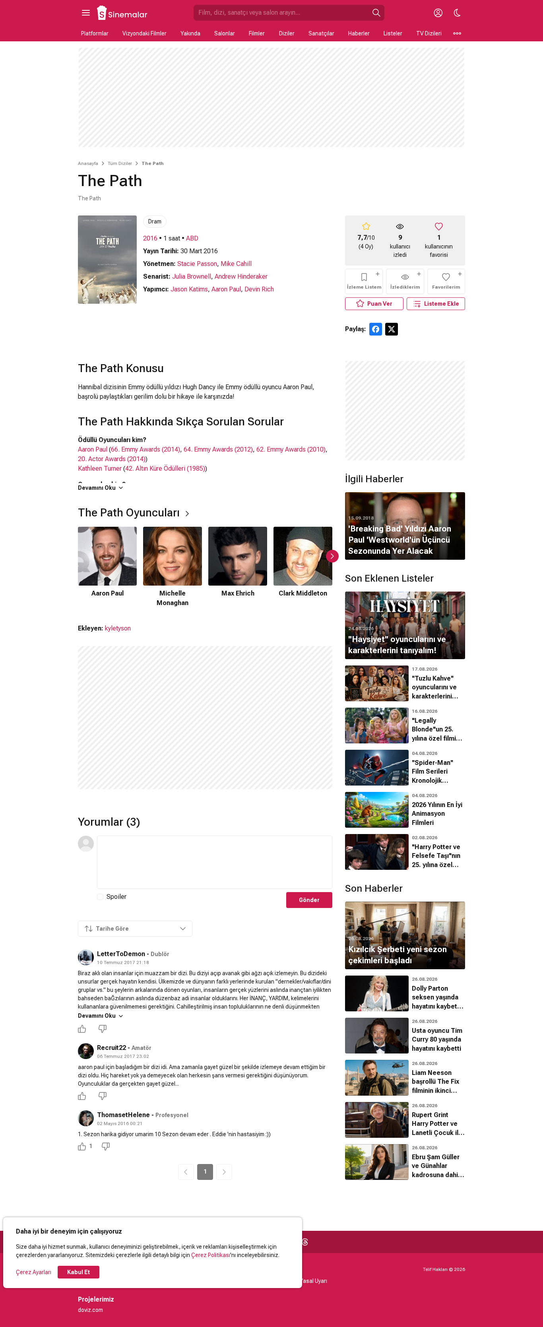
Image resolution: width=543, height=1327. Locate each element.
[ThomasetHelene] (86, 1118)
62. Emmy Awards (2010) (291, 449)
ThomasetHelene (123, 1115)
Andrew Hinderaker (241, 276)
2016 (150, 238)
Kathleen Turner (100, 468)
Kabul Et (78, 1272)
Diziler (287, 33)
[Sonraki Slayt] (332, 556)
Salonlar (224, 33)
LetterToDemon (121, 954)
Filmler (257, 33)
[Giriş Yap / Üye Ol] (438, 13)
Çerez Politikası (210, 1255)
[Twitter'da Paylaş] (391, 329)
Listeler (393, 33)
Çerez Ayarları (33, 1272)
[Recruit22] (86, 1051)
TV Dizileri (429, 33)
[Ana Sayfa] (122, 13)
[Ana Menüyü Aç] (86, 13)
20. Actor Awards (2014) (111, 459)
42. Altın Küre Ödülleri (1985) (165, 468)
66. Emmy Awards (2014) (145, 449)
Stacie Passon (197, 264)
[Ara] (376, 13)
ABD (192, 238)
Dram (154, 221)
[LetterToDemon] (86, 957)
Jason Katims (189, 289)
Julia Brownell (191, 276)
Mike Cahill (236, 264)
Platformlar (95, 33)
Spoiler (116, 896)
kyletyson (118, 628)
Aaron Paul (226, 289)
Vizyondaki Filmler (144, 33)
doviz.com (90, 1310)
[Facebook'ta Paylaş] (375, 329)
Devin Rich (259, 289)
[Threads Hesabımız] (305, 1242)
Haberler (359, 33)
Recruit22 (111, 1048)
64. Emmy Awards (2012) (218, 449)
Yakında (190, 33)
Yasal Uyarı (313, 1281)
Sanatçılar (321, 33)
